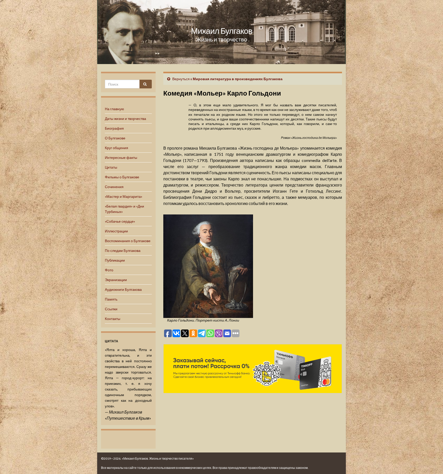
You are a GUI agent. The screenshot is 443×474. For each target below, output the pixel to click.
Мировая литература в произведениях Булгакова (238, 79)
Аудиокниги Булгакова (123, 289)
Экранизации (116, 279)
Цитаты (111, 167)
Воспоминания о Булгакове (127, 241)
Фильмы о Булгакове (122, 177)
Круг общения (116, 148)
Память (111, 299)
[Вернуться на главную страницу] (221, 32)
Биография (114, 128)
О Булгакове (115, 138)
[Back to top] (431, 462)
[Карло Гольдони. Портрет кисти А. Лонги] (208, 265)
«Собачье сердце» (120, 221)
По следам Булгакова (122, 250)
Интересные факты (121, 157)
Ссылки (111, 309)
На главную (114, 109)
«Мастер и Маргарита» (123, 196)
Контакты (112, 318)
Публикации (115, 260)
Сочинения (114, 186)
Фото (109, 270)
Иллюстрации (116, 231)
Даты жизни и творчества (125, 118)
